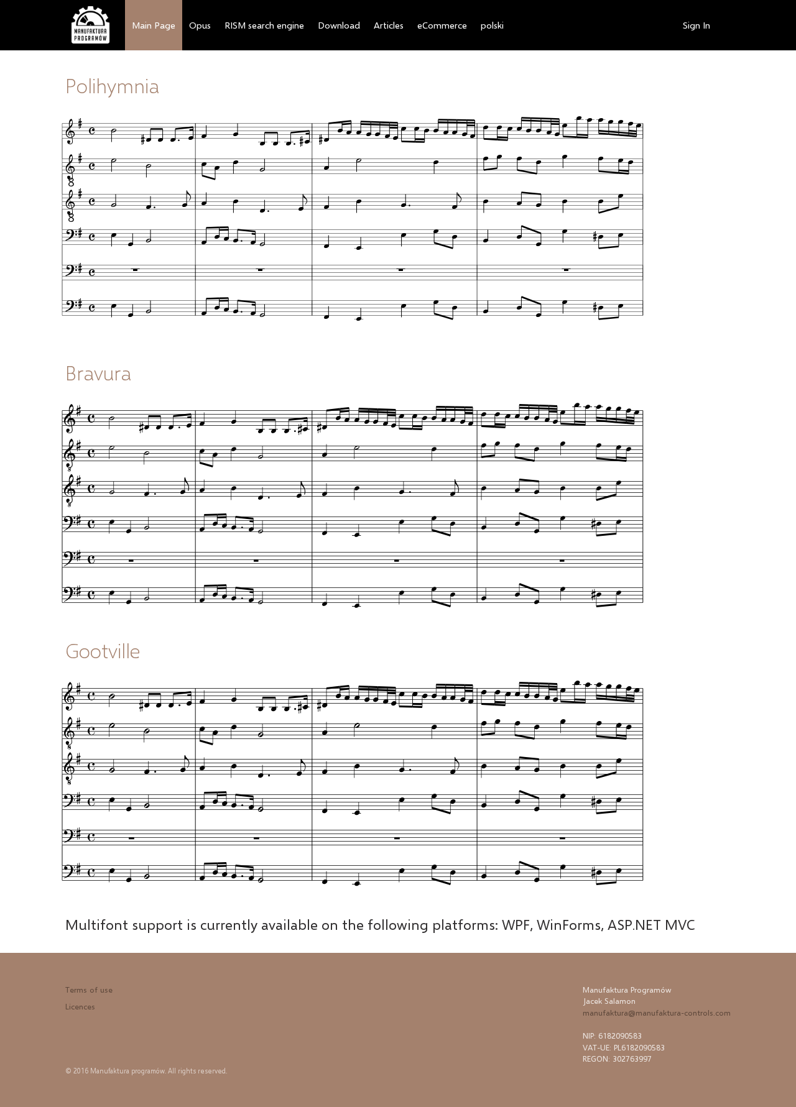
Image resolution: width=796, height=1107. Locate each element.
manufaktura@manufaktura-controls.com (657, 1012)
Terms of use (89, 989)
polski (492, 24)
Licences (80, 1006)
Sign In (696, 24)
